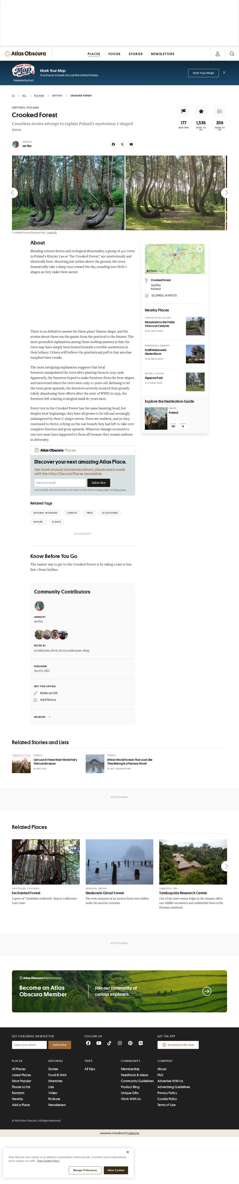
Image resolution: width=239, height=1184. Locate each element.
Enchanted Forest (26, 893)
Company (165, 1061)
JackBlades (42, 650)
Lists (51, 1086)
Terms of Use (120, 490)
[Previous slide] (12, 193)
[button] (184, 111)
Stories (53, 1069)
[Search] (232, 54)
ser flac (27, 145)
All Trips (90, 1069)
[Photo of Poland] (156, 418)
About (162, 1069)
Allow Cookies (116, 1170)
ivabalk (52, 232)
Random (18, 1092)
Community (131, 1061)
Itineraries (55, 1081)
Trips (89, 1061)
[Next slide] (226, 193)
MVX (54, 650)
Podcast (54, 1098)
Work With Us (131, 1098)
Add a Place (21, 1104)
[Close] (128, 1152)
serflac (39, 621)
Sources (40, 717)
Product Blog (130, 1086)
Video (53, 1092)
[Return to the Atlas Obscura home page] (26, 54)
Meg (86, 650)
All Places (19, 1069)
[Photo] (195, 326)
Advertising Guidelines (173, 1086)
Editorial (55, 1061)
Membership (130, 1069)
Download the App (181, 1044)
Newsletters (57, 1104)
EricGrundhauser (70, 650)
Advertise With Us (170, 1081)
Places (17, 1061)
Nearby (17, 1098)
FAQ (160, 1075)
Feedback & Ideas (134, 1075)
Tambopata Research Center (183, 893)
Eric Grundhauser (120, 769)
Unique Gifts (130, 1092)
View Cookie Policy (48, 1161)
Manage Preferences (85, 1170)
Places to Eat (21, 1086)
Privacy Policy (103, 490)
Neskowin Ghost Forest (105, 893)
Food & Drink (57, 1075)
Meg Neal (42, 769)
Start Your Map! (203, 73)
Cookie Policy (167, 1098)
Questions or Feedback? (119, 1133)
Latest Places (21, 1075)
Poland (173, 412)
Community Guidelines (137, 1081)
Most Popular (21, 1081)
